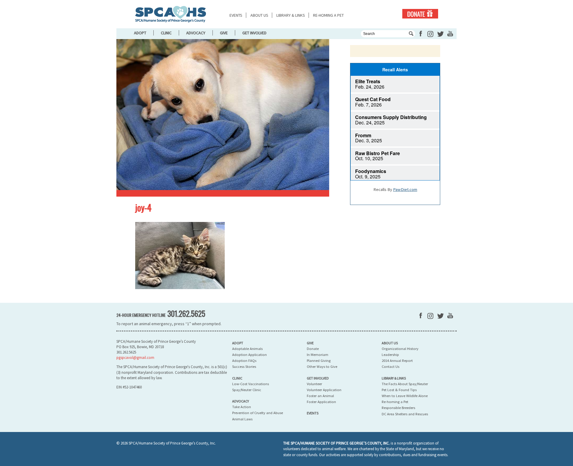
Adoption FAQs (244, 360)
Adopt (140, 33)
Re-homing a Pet (328, 15)
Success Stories (244, 366)
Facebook (420, 33)
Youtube (450, 33)
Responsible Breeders (398, 407)
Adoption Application (249, 354)
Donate (420, 13)
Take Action (241, 407)
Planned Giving (319, 360)
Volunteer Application (324, 390)
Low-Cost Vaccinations (250, 384)
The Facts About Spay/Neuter (405, 384)
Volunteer (314, 384)
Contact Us (390, 366)
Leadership (390, 354)
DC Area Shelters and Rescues (405, 414)
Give (224, 33)
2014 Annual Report (397, 360)
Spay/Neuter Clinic (246, 390)
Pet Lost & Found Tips (399, 390)
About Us (259, 15)
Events (235, 15)
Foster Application (321, 401)
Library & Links (290, 15)
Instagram (430, 34)
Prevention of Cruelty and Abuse (257, 413)
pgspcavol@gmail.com (135, 357)
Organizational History (400, 348)
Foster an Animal (320, 396)
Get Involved (254, 33)
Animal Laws (242, 419)
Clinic (166, 33)
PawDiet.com (405, 189)
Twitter (440, 34)
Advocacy (195, 33)
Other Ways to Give (322, 366)
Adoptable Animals (247, 348)
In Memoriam (317, 354)
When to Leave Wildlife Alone (405, 396)
